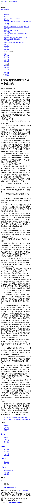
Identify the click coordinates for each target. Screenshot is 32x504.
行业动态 (6, 59)
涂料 (23, 91)
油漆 (8, 175)
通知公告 (6, 61)
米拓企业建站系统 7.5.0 (13, 502)
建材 (13, 121)
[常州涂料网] (16, 1)
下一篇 (17, 419)
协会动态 (6, 56)
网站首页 (6, 14)
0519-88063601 (5, 9)
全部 (5, 27)
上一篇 (15, 417)
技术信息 (6, 57)
